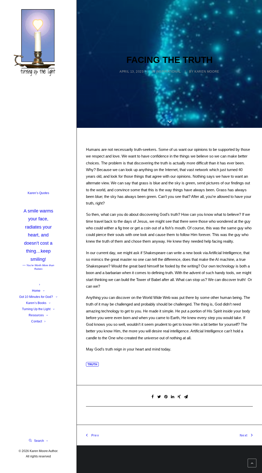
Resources (36, 315)
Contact (36, 321)
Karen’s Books (36, 303)
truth (92, 364)
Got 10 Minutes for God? (36, 297)
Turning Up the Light (36, 309)
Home (36, 290)
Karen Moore (206, 71)
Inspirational (168, 71)
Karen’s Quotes (38, 231)
